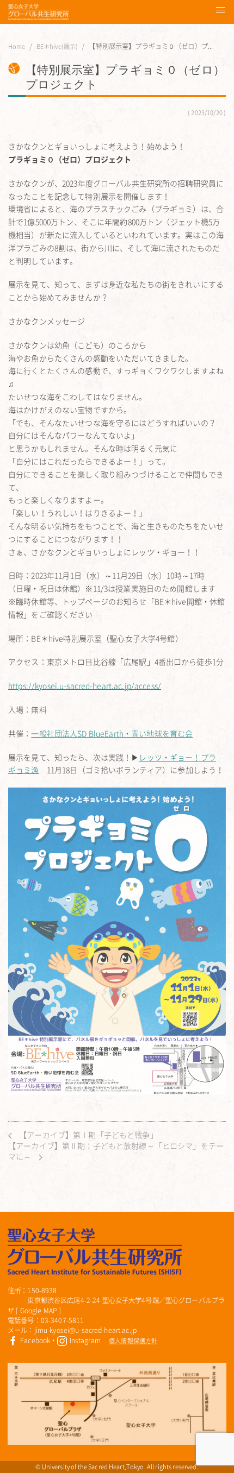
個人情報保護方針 (133, 1340)
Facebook (34, 1340)
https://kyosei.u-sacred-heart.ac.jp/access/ (84, 685)
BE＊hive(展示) (57, 46)
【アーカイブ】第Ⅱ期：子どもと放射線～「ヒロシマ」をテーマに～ (116, 1151)
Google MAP (38, 1310)
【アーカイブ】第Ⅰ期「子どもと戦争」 (87, 1134)
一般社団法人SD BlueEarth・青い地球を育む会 (112, 733)
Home (17, 46)
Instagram (83, 1340)
